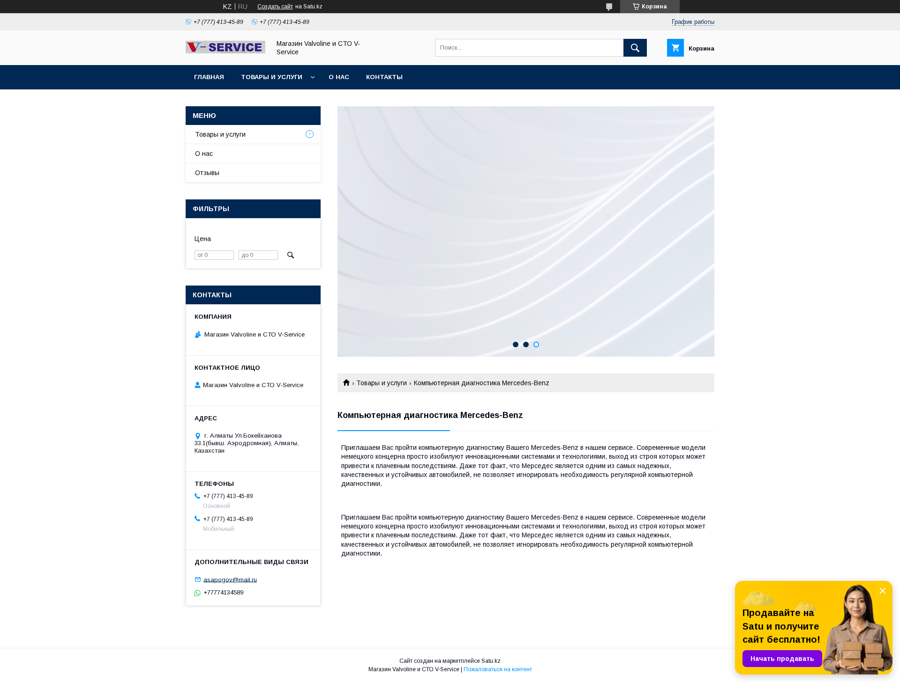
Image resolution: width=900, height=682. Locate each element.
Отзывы (207, 172)
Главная (209, 77)
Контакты (384, 77)
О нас (339, 77)
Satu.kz (491, 661)
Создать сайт (275, 6)
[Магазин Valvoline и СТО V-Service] (225, 51)
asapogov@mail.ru (230, 579)
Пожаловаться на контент (498, 669)
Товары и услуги (271, 77)
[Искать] (635, 48)
